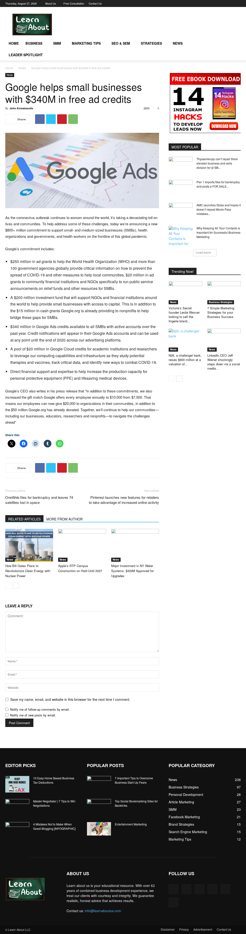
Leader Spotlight (26, 54)
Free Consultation (73, 3)
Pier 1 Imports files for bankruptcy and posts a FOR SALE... (218, 184)
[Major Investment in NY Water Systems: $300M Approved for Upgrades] (135, 545)
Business (33, 43)
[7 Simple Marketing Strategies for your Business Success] (224, 292)
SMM (57, 43)
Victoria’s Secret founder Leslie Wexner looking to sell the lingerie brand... (184, 314)
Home (14, 43)
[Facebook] (197, 3)
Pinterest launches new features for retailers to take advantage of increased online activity (124, 500)
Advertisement (202, 929)
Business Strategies (221, 302)
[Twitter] (213, 3)
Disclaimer (168, 929)
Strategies (151, 43)
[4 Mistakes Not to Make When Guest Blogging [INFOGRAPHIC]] (17, 830)
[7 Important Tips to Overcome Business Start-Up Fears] (99, 784)
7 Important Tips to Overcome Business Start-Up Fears (134, 780)
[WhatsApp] (73, 119)
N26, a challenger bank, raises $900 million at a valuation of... (185, 359)
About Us (50, 3)
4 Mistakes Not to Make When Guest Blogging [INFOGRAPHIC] (54, 826)
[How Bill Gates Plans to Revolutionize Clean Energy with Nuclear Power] (29, 545)
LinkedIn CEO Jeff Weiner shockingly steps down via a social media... (223, 362)
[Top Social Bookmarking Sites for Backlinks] (99, 807)
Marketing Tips (86, 43)
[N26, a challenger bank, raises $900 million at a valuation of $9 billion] (185, 340)
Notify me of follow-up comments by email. (40, 709)
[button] (235, 43)
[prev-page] (8, 586)
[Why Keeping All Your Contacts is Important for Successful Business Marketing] (181, 236)
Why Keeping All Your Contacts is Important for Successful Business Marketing (218, 232)
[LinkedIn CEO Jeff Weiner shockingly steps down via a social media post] (224, 340)
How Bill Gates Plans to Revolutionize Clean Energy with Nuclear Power (27, 570)
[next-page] (16, 586)
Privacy (184, 929)
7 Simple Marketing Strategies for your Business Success (220, 312)
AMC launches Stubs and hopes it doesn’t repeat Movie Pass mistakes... (219, 209)
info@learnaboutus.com (103, 910)
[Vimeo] (221, 3)
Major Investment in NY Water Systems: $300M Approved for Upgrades (132, 570)
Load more (203, 252)
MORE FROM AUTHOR (64, 519)
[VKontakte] (229, 3)
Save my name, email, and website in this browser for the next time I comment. (70, 699)
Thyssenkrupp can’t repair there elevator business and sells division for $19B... (217, 163)
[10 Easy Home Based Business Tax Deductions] (17, 784)
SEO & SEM (120, 43)
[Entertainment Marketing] (99, 828)
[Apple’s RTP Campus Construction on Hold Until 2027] (82, 545)
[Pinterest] (205, 3)
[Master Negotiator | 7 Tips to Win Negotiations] (17, 807)
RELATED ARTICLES (24, 519)
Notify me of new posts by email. (33, 715)
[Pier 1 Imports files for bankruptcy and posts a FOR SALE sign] (181, 188)
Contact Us (95, 3)
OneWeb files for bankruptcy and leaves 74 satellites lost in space (39, 500)
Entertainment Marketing (131, 824)
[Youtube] (237, 3)
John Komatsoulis (21, 108)
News (178, 43)
